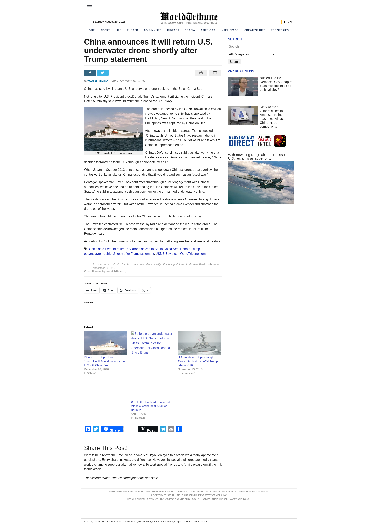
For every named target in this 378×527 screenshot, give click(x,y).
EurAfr (132, 30)
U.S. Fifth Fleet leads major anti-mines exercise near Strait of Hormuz (151, 405)
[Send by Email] (215, 73)
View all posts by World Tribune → (105, 271)
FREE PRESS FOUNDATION (253, 491)
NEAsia (190, 30)
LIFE (118, 30)
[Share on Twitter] (103, 73)
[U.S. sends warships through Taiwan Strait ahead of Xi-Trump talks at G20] (199, 343)
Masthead (197, 491)
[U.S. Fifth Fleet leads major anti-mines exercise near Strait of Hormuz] (152, 365)
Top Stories (280, 30)
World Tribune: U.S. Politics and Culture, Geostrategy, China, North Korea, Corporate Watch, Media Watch (150, 521)
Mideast (173, 30)
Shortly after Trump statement (133, 253)
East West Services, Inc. (160, 491)
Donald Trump (190, 249)
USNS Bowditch (167, 253)
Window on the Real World (126, 491)
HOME (91, 30)
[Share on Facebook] (90, 73)
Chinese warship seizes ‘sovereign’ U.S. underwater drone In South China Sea (105, 361)
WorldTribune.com (193, 253)
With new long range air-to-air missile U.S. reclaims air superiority (257, 156)
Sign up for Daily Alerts (221, 491)
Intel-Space (230, 30)
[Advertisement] (261, 244)
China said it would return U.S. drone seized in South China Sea (134, 249)
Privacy (182, 491)
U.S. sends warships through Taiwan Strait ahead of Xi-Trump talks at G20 (198, 361)
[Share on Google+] (116, 73)
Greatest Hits (254, 30)
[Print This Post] (201, 73)
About (105, 30)
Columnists (152, 30)
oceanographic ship (98, 253)
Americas (208, 30)
